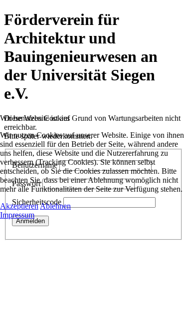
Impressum (17, 215)
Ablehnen (55, 206)
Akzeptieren (19, 206)
